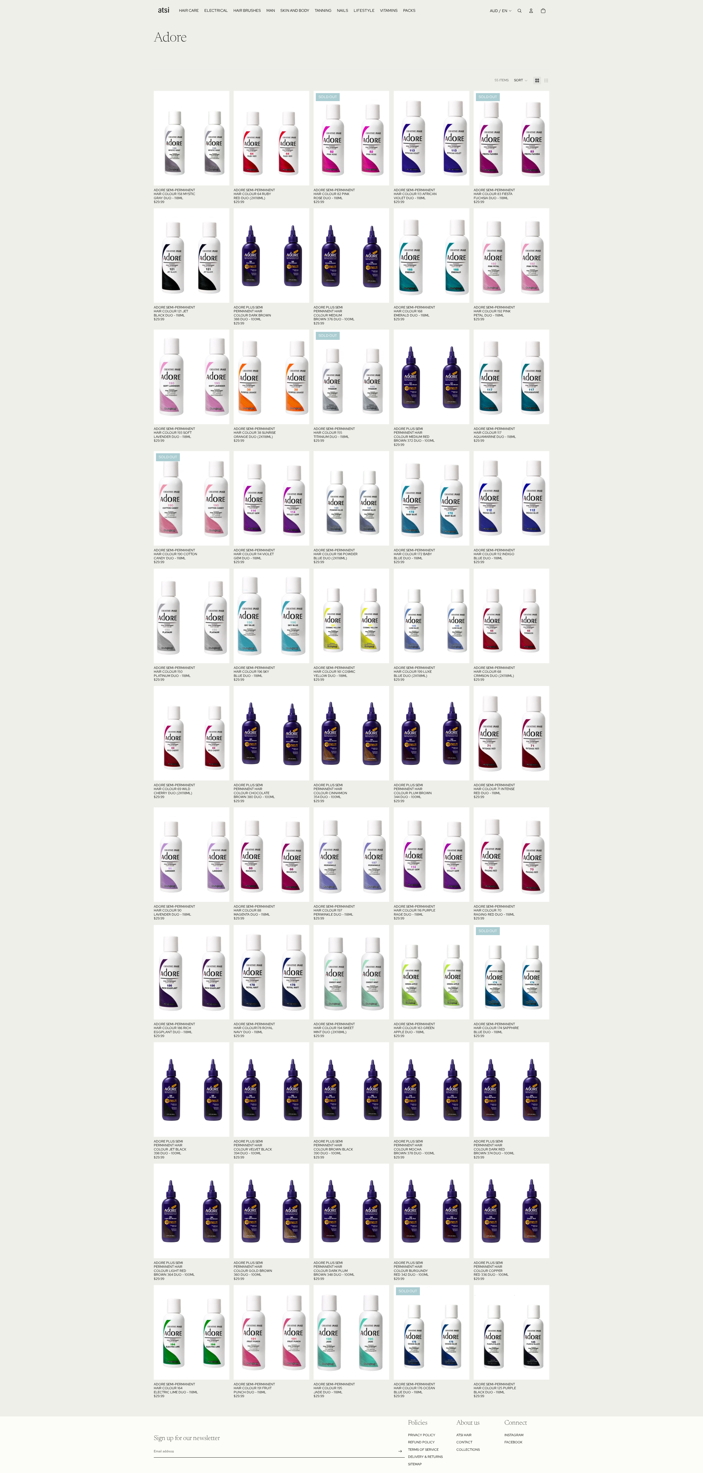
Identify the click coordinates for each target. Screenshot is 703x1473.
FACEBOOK (513, 1442)
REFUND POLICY (421, 1442)
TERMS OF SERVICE (423, 1449)
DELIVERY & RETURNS (425, 1457)
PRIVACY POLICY (421, 1435)
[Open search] (520, 11)
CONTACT (464, 1442)
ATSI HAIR (464, 1435)
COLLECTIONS (468, 1449)
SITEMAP (415, 1464)
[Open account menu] (531, 11)
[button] (521, 80)
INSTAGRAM (513, 1435)
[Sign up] (400, 1451)
